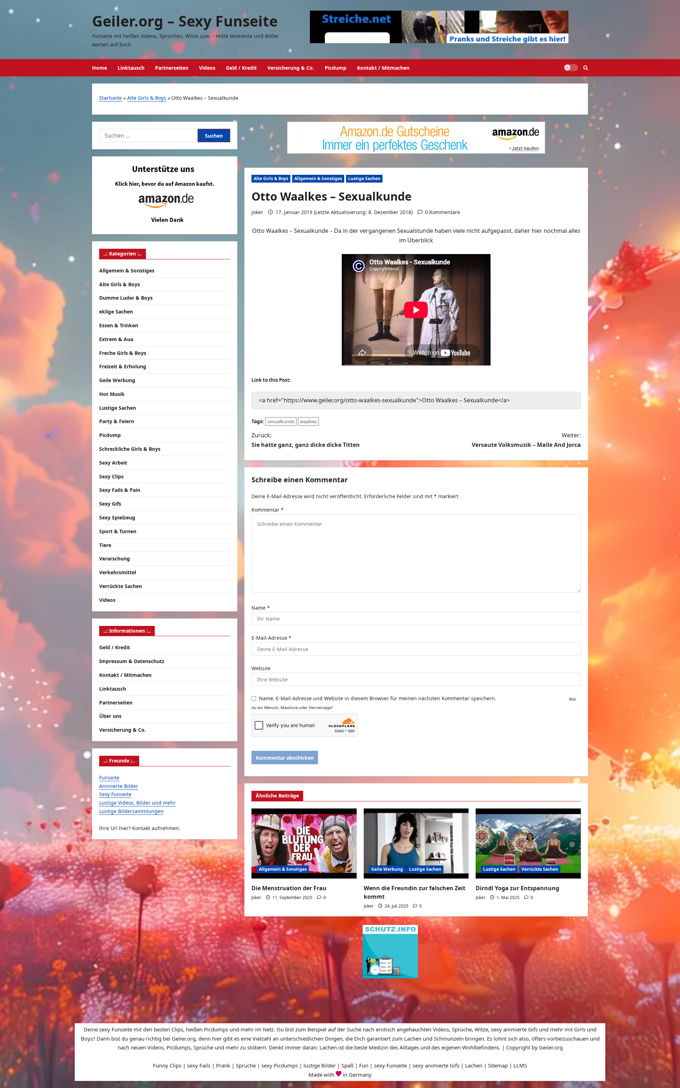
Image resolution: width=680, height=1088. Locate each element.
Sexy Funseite (115, 794)
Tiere (105, 544)
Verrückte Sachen (539, 869)
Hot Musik (112, 393)
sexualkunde (280, 421)
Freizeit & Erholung (122, 366)
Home (99, 67)
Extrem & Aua (116, 338)
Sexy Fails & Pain (119, 490)
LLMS (520, 1065)
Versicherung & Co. (290, 67)
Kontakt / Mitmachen (383, 67)
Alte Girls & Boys (146, 97)
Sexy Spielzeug (117, 517)
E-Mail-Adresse (271, 637)
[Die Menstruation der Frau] (304, 843)
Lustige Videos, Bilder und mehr (137, 802)
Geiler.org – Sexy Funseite (185, 21)
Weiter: (526, 440)
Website (261, 668)
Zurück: (305, 440)
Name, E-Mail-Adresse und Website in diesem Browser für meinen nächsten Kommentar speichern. (377, 698)
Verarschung (114, 558)
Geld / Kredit (241, 67)
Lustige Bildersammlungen (131, 810)
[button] (585, 68)
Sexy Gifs (110, 503)
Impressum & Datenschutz (131, 661)
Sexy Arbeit (113, 462)
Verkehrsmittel (117, 572)
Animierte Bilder (118, 785)
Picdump (335, 67)
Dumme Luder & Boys (126, 297)
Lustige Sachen (364, 178)
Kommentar (267, 509)
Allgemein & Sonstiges (318, 178)
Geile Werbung (387, 869)
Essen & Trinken (118, 325)
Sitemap (498, 1065)
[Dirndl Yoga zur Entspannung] (528, 843)
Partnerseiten (171, 67)
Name (260, 607)
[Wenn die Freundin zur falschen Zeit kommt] (416, 843)
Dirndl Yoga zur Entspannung (517, 888)
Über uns (110, 716)
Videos (207, 67)
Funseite (109, 777)
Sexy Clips (111, 476)
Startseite (110, 97)
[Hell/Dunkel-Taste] (571, 67)
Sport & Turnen (117, 531)
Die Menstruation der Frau (289, 888)
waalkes (308, 421)
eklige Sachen (116, 311)
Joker (257, 212)
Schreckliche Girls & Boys (129, 448)
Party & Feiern (116, 421)
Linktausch (131, 67)
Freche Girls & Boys (122, 352)
